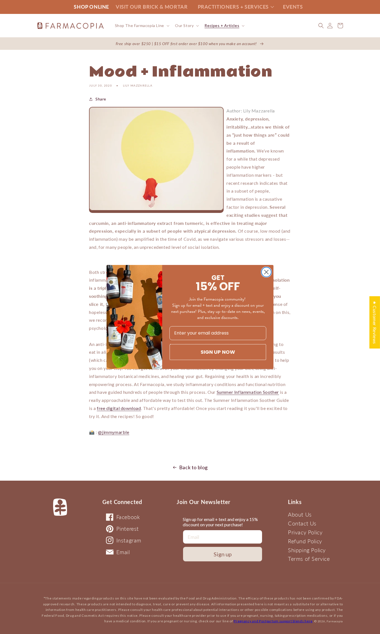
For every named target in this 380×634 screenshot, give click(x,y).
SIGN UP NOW (218, 351)
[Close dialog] (266, 272)
